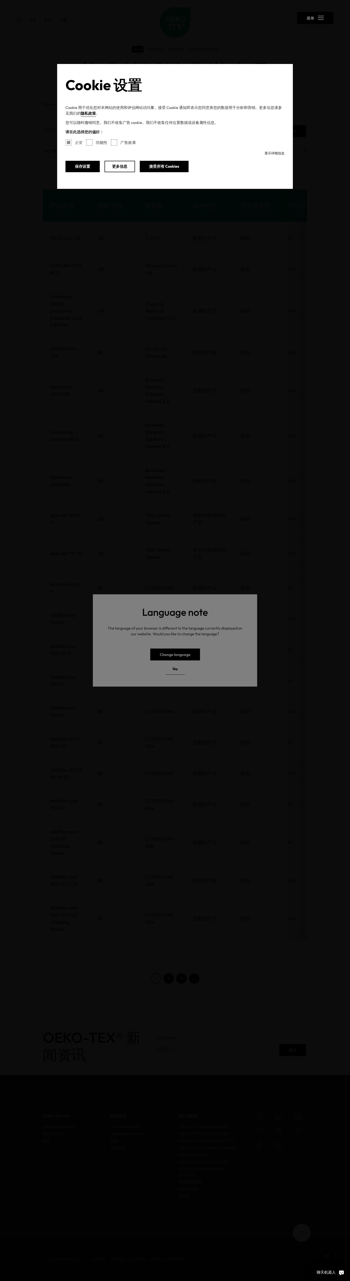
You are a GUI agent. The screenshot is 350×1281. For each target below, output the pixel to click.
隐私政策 (88, 113)
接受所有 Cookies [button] (164, 166)
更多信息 (119, 166)
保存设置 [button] (82, 166)
